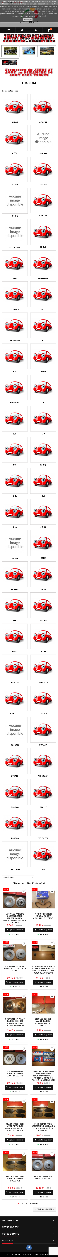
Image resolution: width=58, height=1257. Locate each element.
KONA (43, 558)
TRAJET (43, 807)
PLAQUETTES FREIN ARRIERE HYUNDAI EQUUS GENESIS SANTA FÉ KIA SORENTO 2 (43, 1127)
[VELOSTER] (43, 823)
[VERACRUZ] (15, 854)
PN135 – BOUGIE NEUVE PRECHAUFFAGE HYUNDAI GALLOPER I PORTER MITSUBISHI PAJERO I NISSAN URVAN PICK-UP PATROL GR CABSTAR (43, 1078)
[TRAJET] (43, 792)
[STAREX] (15, 761)
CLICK (15, 216)
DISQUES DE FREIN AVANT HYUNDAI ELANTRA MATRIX (14, 1073)
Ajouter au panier (14, 930)
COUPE (43, 184)
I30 (43, 433)
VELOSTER (43, 838)
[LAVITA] (43, 574)
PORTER (15, 682)
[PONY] (43, 636)
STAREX (14, 776)
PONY (43, 651)
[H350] (43, 356)
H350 (43, 371)
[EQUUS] (43, 232)
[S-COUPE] (43, 698)
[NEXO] (15, 636)
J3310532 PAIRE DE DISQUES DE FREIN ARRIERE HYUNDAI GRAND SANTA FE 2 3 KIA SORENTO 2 (14, 918)
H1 (43, 340)
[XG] (43, 854)
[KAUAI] (15, 543)
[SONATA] (43, 730)
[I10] (43, 387)
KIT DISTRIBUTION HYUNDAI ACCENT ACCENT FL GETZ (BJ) (43, 916)
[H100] (15, 356)
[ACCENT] (43, 107)
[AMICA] (15, 107)
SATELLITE (15, 713)
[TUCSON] (15, 823)
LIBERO (15, 620)
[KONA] (43, 543)
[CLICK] (15, 201)
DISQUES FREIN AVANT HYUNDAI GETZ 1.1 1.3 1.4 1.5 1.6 (15, 968)
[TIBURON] (15, 792)
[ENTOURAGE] (15, 232)
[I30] (43, 418)
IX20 (15, 496)
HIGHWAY (14, 402)
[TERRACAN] (43, 761)
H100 (15, 371)
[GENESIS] (15, 294)
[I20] (15, 418)
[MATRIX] (43, 605)
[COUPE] (43, 169)
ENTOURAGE (15, 247)
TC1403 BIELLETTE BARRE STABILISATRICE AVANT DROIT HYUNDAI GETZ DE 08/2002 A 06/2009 (43, 969)
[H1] (43, 325)
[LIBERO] (15, 605)
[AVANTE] (43, 138)
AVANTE (43, 153)
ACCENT (43, 122)
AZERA (15, 184)
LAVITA (43, 589)
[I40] (15, 449)
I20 (14, 433)
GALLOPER (43, 278)
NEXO (15, 651)
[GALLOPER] (43, 263)
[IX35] (43, 481)
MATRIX (43, 620)
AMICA (15, 122)
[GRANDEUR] (15, 325)
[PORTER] (15, 667)
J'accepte (28, 20)
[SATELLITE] (15, 698)
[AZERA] (15, 169)
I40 (14, 464)
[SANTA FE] (43, 667)
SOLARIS (15, 745)
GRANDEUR (15, 340)
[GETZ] (43, 294)
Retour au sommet (45, 1209)
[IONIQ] (43, 449)
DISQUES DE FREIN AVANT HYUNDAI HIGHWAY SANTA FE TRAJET (43, 1022)
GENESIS (15, 309)
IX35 (43, 496)
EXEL (15, 278)
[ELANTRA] (43, 200)
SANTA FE (43, 682)
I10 (43, 402)
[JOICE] (43, 512)
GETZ (43, 309)
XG (43, 869)
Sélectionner (19, 877)
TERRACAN (43, 776)
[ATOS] (15, 138)
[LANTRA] (15, 574)
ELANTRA (43, 215)
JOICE (43, 527)
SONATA (43, 744)
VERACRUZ (15, 869)
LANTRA (15, 589)
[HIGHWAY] (15, 387)
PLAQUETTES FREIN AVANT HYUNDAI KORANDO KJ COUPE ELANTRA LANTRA (15, 1127)
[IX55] (15, 512)
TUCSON (15, 838)
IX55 (15, 527)
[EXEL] (15, 263)
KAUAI (15, 558)
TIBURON (15, 807)
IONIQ (43, 464)
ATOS (15, 153)
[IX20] (15, 481)
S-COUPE (43, 713)
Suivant (35, 1203)
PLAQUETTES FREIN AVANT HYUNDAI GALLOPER (15, 1178)
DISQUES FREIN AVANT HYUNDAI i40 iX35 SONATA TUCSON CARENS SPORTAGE (14, 1022)
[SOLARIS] (15, 730)
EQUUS (43, 247)
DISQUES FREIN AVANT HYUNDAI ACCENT (43, 1177)
